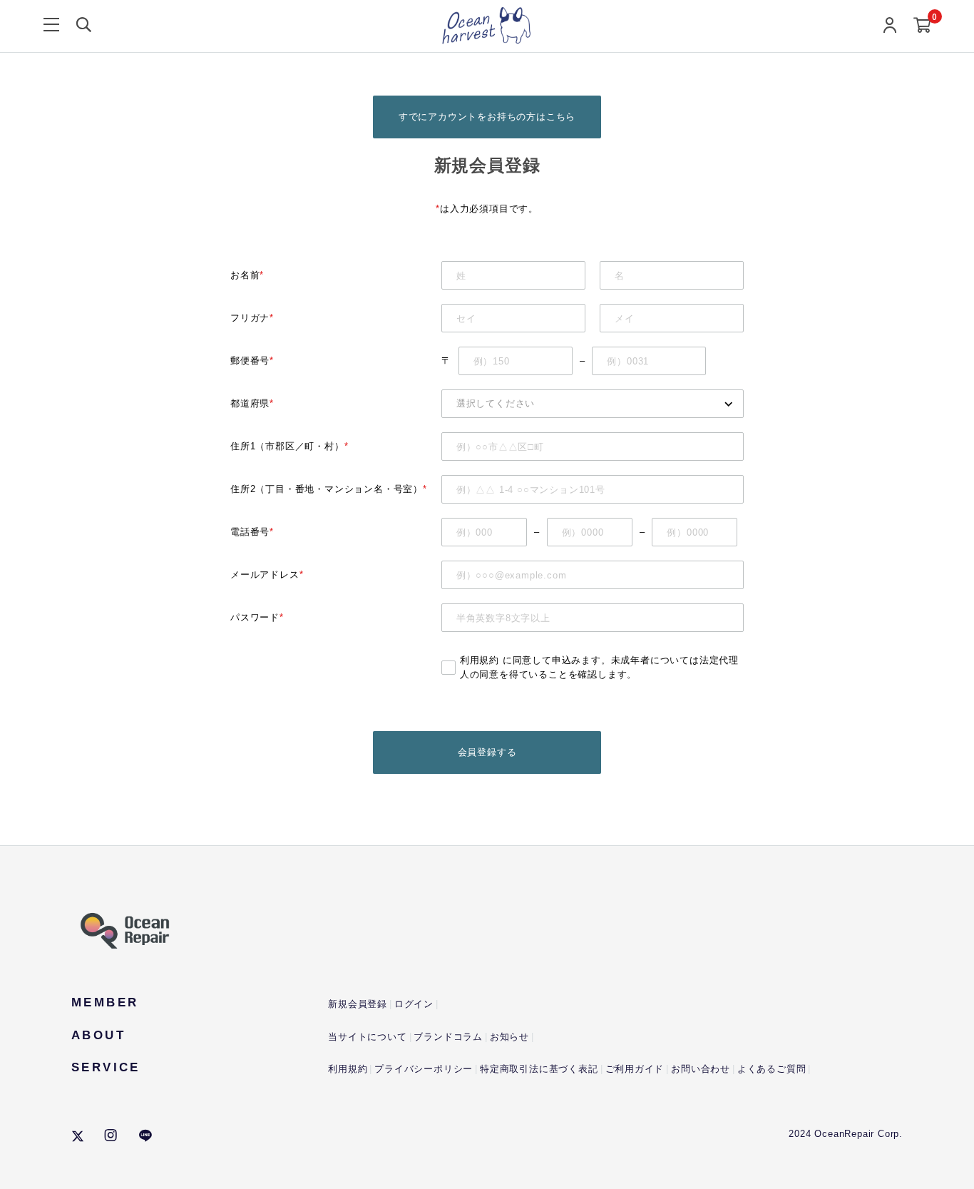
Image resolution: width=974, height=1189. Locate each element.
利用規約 (479, 660)
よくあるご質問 (771, 1068)
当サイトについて (367, 1036)
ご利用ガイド (635, 1068)
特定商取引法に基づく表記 (539, 1068)
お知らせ (509, 1036)
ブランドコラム (448, 1036)
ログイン (414, 1004)
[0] (922, 26)
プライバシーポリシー (423, 1068)
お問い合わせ (700, 1068)
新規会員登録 (357, 1004)
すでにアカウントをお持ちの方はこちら (487, 116)
